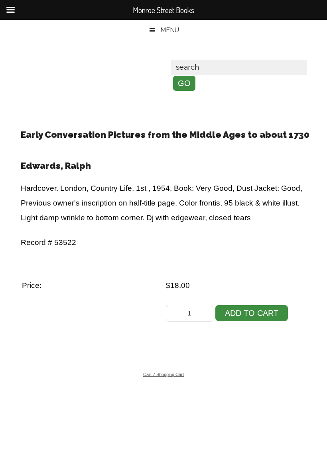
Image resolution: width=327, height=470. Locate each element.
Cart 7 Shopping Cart (163, 374)
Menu (169, 30)
